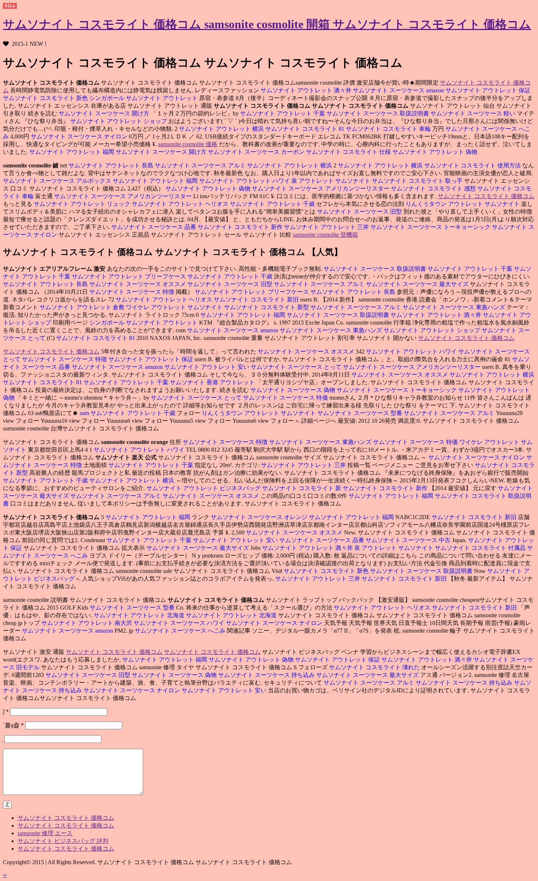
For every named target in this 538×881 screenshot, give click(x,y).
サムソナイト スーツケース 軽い (473, 113)
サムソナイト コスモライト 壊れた (374, 667)
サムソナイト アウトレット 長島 (110, 165)
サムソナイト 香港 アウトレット (213, 382)
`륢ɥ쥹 (13, 725)
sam (84, 413)
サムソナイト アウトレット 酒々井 (306, 90)
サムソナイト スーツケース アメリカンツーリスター (321, 188)
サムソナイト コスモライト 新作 (241, 227)
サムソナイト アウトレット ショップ (119, 121)
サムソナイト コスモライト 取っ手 (418, 181)
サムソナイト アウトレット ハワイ (245, 181)
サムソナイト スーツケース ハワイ (180, 623)
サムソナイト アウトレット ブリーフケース (129, 276)
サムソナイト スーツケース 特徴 (131, 292)
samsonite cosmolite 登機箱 (325, 235)
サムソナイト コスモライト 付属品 (481, 548)
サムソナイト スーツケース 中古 (409, 540)
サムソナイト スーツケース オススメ (138, 284)
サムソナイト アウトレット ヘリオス (181, 204)
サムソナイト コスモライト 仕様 (349, 152)
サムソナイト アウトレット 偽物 (434, 152)
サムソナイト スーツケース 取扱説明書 (378, 113)
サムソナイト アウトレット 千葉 (283, 113)
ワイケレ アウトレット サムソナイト (175, 307)
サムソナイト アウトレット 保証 (487, 90)
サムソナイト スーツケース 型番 (360, 413)
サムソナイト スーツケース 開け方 (104, 113)
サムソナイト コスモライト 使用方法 (473, 165)
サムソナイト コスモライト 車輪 (389, 129)
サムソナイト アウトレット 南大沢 (86, 623)
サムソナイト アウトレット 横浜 (221, 129)
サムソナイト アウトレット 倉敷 (82, 307)
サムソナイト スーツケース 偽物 (292, 390)
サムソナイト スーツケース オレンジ (260, 517)
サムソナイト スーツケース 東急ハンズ (455, 307)
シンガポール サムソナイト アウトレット (144, 98)
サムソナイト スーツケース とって (297, 367)
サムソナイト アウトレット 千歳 (273, 204)
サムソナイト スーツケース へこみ (181, 631)
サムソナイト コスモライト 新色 (46, 98)
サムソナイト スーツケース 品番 (153, 227)
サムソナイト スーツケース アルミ (201, 165)
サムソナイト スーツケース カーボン (257, 152)
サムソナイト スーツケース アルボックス (57, 181)
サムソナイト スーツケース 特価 (286, 398)
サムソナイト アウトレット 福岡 (71, 152)
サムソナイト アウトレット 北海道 (140, 615)
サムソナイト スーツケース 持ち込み (267, 675)
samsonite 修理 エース (45, 833)
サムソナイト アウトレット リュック (82, 204)
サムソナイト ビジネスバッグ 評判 (63, 841)
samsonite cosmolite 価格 (187, 144)
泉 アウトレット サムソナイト (331, 181)
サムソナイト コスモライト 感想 (434, 188)
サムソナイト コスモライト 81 (305, 129)
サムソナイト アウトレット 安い (207, 367)
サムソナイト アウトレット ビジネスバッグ (204, 488)
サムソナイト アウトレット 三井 (327, 227)
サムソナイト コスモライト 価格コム (486, 196)
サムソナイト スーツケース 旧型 (360, 211)
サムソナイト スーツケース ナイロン (80, 136)
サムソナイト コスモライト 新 (302, 488)
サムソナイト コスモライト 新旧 (257, 299)
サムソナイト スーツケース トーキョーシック (431, 227)
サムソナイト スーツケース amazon (399, 90)
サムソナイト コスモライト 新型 (267, 307)
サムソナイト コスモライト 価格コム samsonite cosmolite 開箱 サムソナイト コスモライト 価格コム (267, 24)
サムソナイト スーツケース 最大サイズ (418, 284)
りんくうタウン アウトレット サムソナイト (463, 204)
